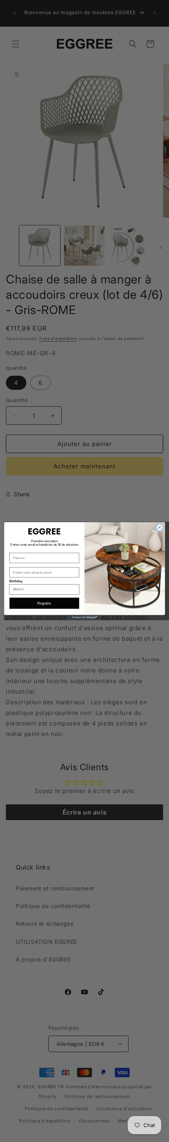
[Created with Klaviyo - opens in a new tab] (84, 617)
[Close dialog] (159, 527)
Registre (44, 603)
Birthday (16, 581)
